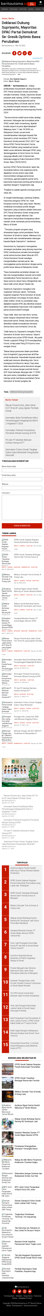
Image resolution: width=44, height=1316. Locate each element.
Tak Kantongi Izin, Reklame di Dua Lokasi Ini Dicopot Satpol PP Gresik (27, 1230)
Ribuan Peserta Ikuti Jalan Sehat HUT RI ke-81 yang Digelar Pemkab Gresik (22, 408)
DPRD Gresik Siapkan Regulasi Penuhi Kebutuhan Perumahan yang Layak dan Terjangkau (26, 542)
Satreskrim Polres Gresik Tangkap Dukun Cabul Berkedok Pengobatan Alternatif (22, 452)
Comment (6, 493)
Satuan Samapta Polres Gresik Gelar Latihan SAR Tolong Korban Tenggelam (28, 1203)
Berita (16, 546)
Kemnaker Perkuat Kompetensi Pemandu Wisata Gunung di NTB (21, 431)
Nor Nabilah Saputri (18, 79)
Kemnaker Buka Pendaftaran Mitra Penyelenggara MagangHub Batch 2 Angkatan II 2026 (22, 420)
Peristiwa (22, 9)
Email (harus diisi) (9, 475)
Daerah (37, 9)
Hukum (28, 581)
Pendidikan (14, 9)
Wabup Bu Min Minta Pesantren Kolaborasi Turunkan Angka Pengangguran (28, 1162)
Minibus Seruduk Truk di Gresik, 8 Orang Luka (27, 575)
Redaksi (19, 1296)
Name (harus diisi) (9, 466)
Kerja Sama (28, 1296)
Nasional (23, 666)
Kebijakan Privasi (25, 1298)
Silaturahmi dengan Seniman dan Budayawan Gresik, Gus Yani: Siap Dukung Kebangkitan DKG (28, 1176)
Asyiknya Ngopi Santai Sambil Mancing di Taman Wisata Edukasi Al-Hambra (28, 591)
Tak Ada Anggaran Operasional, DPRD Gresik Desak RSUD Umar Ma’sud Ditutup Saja (28, 1258)
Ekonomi (17, 631)
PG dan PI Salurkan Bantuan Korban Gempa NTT (18, 441)
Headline (17, 567)
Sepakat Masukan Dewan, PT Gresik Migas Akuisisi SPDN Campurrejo (26, 620)
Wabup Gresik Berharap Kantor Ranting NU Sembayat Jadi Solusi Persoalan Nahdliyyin (27, 606)
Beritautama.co (21, 1303)
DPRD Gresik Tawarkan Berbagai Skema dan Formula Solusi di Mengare (27, 557)
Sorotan (29, 546)
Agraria (31, 9)
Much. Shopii (14, 81)
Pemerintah (25, 567)
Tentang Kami (9, 1296)
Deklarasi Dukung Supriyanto (21, 392)
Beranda (5, 9)
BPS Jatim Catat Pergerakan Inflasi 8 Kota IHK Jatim (27, 1188)
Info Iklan (32, 3)
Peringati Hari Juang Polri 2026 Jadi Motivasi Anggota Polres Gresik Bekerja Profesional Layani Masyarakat (27, 720)
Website (5, 484)
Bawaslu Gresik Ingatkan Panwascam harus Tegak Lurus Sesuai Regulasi (28, 1244)
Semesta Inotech (30, 1306)
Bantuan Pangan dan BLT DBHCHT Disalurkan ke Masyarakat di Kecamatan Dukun (28, 733)
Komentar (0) (37, 58)
